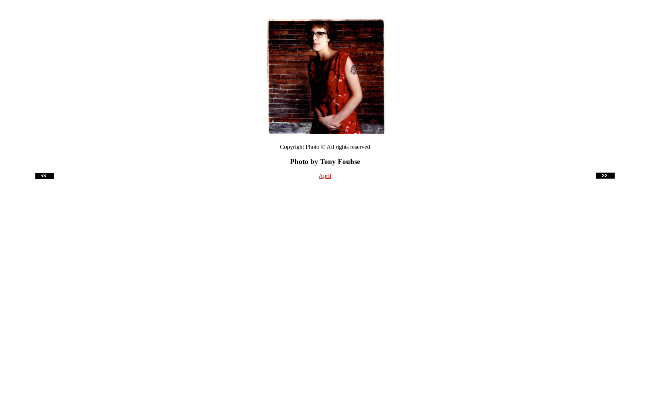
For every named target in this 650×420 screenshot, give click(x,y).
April (325, 176)
